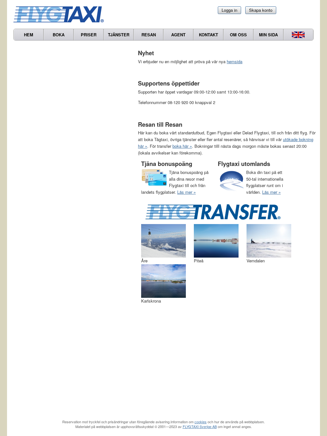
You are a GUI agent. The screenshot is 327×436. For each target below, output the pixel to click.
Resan (148, 35)
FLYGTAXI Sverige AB (200, 426)
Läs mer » (186, 192)
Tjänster (118, 35)
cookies (200, 421)
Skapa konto (260, 10)
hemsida (234, 61)
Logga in (229, 10)
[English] (298, 34)
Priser (88, 35)
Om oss (238, 35)
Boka (59, 35)
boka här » (182, 146)
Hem (28, 35)
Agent (178, 35)
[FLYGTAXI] (61, 14)
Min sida (268, 35)
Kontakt (208, 35)
